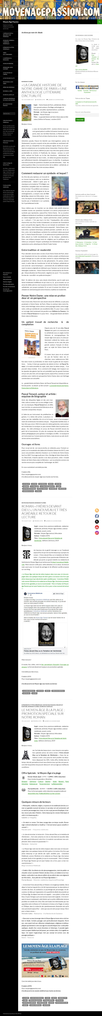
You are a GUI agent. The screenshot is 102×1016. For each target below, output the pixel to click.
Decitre (47, 781)
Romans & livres (7, 91)
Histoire (58, 484)
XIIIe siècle (46, 1005)
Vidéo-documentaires (7, 53)
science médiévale (35, 1005)
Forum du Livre (44, 784)
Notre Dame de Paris (29, 488)
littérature (34, 486)
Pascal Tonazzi (42, 488)
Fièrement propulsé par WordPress (12, 1013)
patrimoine (53, 488)
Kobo (55, 781)
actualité (26, 484)
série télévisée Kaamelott (83, 256)
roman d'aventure (61, 1002)
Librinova (33, 781)
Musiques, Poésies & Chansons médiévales (8, 42)
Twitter (80, 90)
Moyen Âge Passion (11, 22)
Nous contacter (7, 277)
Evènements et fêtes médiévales (32, 705)
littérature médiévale (47, 486)
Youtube (85, 90)
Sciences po (33, 784)
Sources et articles (46, 706)
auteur (34, 484)
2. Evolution (88, 242)
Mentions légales (7, 282)
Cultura (40, 781)
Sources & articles (8, 94)
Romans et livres (27, 81)
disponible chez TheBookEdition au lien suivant (44, 793)
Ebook (51, 484)
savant (25, 1005)
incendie (25, 486)
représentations (28, 491)
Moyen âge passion (28, 503)
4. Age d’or (88, 244)
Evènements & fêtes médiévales (8, 48)
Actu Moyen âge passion (7, 104)
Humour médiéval (8, 63)
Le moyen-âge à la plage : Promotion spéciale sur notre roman (43, 713)
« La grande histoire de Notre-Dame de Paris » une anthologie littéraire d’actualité (44, 90)
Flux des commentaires (9, 286)
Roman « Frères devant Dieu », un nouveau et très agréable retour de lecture (44, 511)
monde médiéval (49, 1000)
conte (48, 998)
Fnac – (95, 55)
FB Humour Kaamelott (90, 91)
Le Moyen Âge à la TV (9, 78)
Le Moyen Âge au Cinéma (7, 73)
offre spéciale (42, 1002)
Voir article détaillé (81, 69)
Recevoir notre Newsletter (83, 112)
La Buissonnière (56, 784)
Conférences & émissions (7, 58)
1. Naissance (79, 242)
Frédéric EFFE (40, 99)
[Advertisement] (45, 59)
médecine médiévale (58, 690)
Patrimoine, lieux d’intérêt (8, 68)
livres (58, 486)
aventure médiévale (37, 998)
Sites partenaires (7, 279)
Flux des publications (8, 284)
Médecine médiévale (8, 87)
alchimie (25, 998)
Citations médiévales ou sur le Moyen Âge (9, 99)
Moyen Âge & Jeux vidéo (8, 82)
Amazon (24, 781)
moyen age (26, 693)
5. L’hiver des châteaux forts (86, 245)
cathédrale (42, 484)
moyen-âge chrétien (29, 1002)
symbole (38, 491)
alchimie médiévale (29, 690)
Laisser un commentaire (56, 99)
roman (34, 693)
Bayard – (62, 781)
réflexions (62, 488)
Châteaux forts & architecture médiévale (8, 35)
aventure (40, 690)
